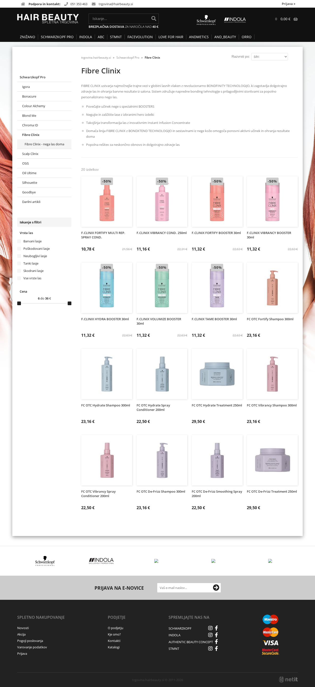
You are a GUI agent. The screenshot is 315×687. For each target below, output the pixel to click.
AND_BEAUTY (225, 36)
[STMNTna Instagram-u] (210, 648)
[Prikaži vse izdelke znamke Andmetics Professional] (157, 561)
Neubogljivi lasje (35, 256)
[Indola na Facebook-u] (216, 635)
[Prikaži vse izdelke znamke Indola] (101, 561)
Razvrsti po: (241, 56)
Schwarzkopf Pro (57, 36)
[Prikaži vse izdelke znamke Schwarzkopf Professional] (45, 561)
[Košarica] (284, 19)
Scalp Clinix (30, 153)
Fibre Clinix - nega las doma (44, 144)
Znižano (27, 36)
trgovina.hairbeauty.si (96, 57)
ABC (101, 36)
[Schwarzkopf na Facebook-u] (216, 628)
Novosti (23, 628)
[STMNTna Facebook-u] (216, 648)
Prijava (288, 3)
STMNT (116, 36)
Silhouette (29, 182)
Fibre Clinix (30, 135)
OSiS (25, 163)
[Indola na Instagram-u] (210, 635)
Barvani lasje (32, 241)
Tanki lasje (30, 263)
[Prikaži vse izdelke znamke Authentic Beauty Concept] (213, 561)
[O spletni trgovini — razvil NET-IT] (288, 680)
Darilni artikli (31, 202)
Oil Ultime (29, 173)
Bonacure (29, 96)
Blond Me (29, 115)
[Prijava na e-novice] (216, 587)
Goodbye (29, 192)
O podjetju (115, 628)
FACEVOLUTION (140, 36)
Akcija (21, 634)
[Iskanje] (154, 18)
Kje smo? (114, 634)
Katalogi (114, 647)
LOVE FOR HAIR (170, 36)
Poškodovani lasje (36, 248)
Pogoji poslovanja (30, 640)
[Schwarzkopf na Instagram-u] (210, 628)
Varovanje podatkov (32, 647)
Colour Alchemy (33, 106)
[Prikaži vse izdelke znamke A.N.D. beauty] (270, 561)
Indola (85, 36)
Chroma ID (30, 125)
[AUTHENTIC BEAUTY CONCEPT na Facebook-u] (216, 641)
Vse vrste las (32, 278)
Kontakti (114, 640)
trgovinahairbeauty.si (116, 4)
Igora (26, 86)
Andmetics (199, 36)
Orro (247, 36)
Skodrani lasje (33, 270)
